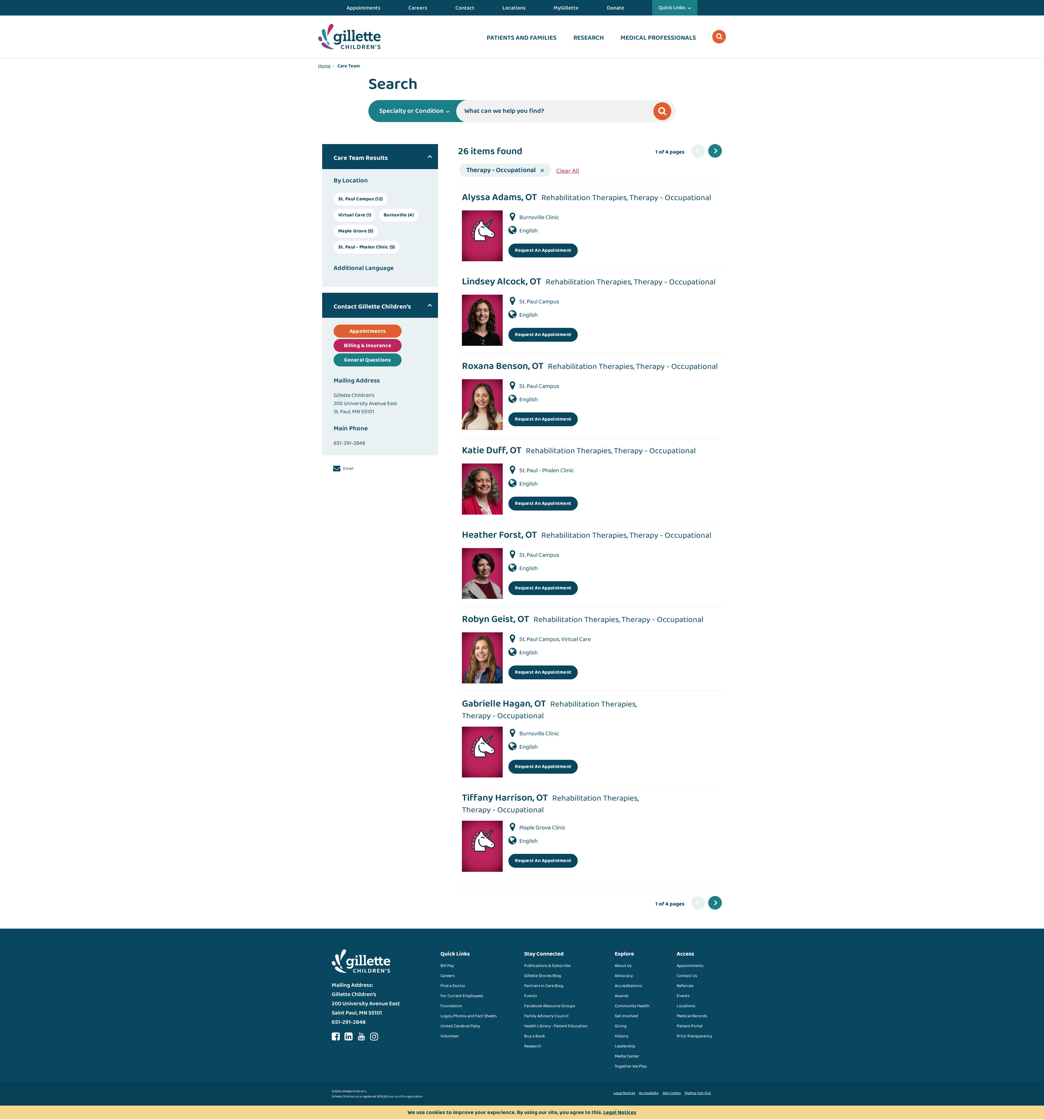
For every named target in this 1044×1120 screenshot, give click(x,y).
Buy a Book (534, 1036)
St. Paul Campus (360, 199)
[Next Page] (715, 151)
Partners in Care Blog (543, 985)
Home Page (349, 36)
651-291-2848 (349, 443)
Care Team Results (361, 158)
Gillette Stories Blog (542, 975)
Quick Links (671, 7)
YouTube (361, 1036)
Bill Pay (447, 965)
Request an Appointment (543, 250)
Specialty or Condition (411, 111)
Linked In (348, 1036)
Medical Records (692, 1016)
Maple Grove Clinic (542, 828)
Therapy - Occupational (501, 170)
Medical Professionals (658, 38)
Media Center (627, 1056)
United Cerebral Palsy (460, 1026)
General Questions (367, 360)
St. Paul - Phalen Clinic (366, 247)
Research (588, 38)
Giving (621, 1026)
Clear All (567, 171)
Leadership (625, 1046)
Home (324, 66)
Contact (464, 8)
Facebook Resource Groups (549, 1006)
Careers (417, 8)
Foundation (451, 1006)
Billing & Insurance (367, 345)
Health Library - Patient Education (556, 1026)
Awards (622, 996)
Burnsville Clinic (539, 217)
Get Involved (626, 1016)
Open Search (719, 36)
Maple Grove (355, 231)
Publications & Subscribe (547, 965)
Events (530, 996)
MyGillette (566, 8)
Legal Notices (624, 1093)
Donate (615, 8)
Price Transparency (694, 1036)
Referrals (685, 985)
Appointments (363, 8)
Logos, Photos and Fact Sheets (468, 1016)
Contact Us (687, 975)
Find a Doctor (452, 985)
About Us (623, 965)
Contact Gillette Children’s (372, 306)
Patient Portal (690, 1026)
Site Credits (672, 1093)
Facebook (336, 1036)
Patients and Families (522, 38)
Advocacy (624, 975)
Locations (514, 8)
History (621, 1036)
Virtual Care (354, 215)
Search (662, 111)
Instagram (374, 1036)
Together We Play (631, 1066)
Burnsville (399, 215)
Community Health (632, 1006)
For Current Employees (461, 996)
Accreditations (628, 985)
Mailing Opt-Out (698, 1093)
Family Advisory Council (546, 1016)
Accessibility (649, 1093)
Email (347, 468)
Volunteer (449, 1036)
